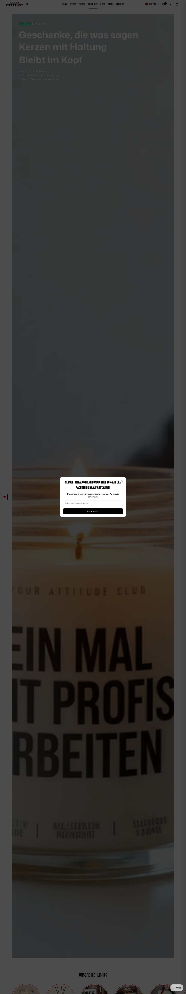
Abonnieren (93, 511)
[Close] (122, 480)
